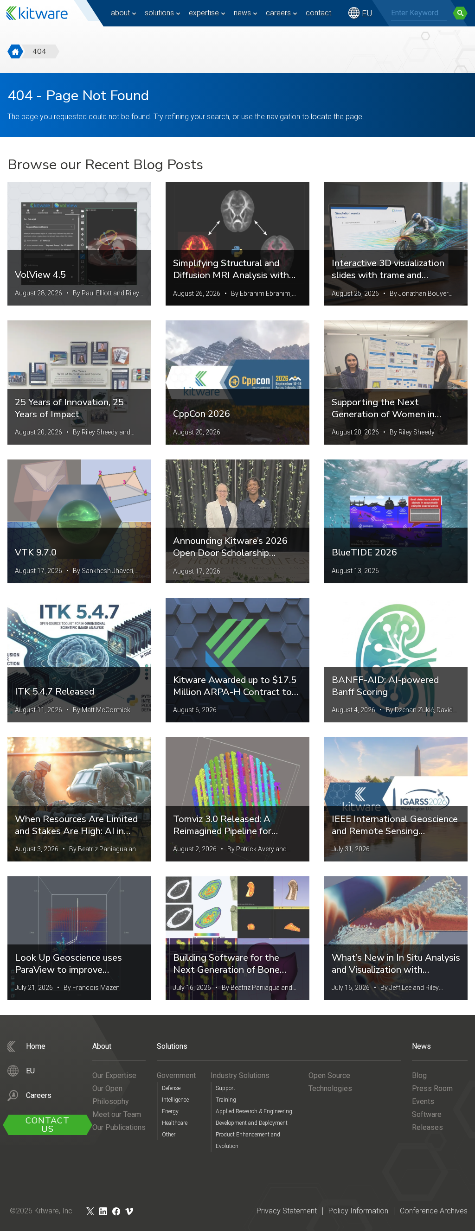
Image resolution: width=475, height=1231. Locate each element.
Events (423, 1101)
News (242, 12)
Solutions (159, 12)
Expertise (204, 12)
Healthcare (174, 1123)
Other (168, 1134)
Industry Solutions (240, 1075)
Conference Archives (434, 1210)
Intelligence (175, 1100)
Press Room (432, 1088)
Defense (171, 1088)
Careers (278, 12)
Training (226, 1100)
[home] (15, 51)
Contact (318, 12)
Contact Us (48, 1125)
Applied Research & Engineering (254, 1111)
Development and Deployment (252, 1123)
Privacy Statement (287, 1210)
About (120, 12)
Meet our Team (116, 1114)
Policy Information (358, 1210)
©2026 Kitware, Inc (41, 1210)
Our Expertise (114, 1075)
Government (176, 1075)
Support (225, 1088)
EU (367, 13)
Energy (170, 1111)
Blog (419, 1075)
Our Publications (119, 1127)
